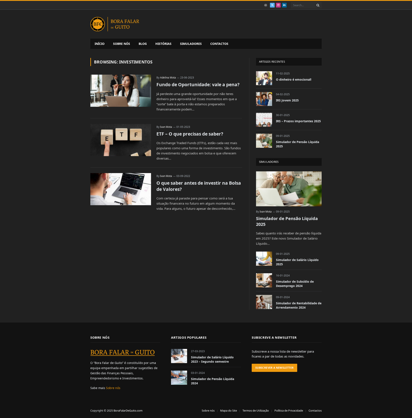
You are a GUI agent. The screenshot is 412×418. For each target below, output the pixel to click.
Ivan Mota (166, 127)
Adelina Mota (168, 77)
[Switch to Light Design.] (265, 5)
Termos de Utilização (255, 410)
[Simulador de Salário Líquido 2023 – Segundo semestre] (179, 356)
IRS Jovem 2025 (287, 100)
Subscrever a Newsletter (274, 368)
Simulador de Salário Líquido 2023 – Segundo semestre (212, 359)
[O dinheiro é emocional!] (264, 78)
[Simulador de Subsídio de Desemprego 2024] (264, 280)
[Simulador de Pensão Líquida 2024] (179, 378)
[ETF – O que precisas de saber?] (120, 140)
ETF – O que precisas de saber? (189, 134)
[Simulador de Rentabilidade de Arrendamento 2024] (264, 302)
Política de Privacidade (288, 410)
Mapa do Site (228, 410)
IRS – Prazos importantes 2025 (298, 121)
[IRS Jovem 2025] (264, 99)
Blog (143, 44)
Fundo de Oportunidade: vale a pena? (197, 84)
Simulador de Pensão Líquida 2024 (212, 381)
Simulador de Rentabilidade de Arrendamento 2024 (298, 305)
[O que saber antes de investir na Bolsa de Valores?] (120, 189)
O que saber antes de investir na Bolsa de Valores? (198, 186)
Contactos (219, 44)
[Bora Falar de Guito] (114, 24)
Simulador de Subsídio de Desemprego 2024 (295, 283)
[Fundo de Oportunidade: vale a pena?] (120, 91)
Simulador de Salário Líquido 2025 (297, 262)
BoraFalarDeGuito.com (128, 410)
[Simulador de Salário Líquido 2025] (264, 259)
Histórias (163, 44)
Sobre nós (121, 44)
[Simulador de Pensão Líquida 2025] (264, 141)
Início (100, 44)
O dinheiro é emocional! (293, 79)
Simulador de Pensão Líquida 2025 (297, 144)
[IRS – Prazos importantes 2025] (264, 120)
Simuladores (191, 44)
